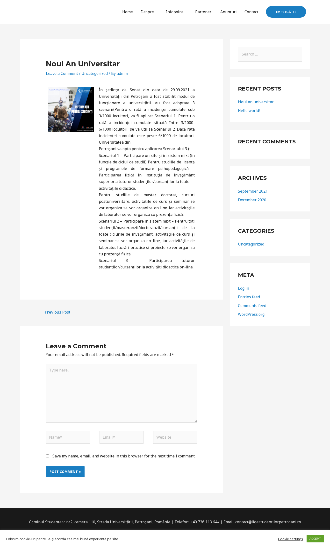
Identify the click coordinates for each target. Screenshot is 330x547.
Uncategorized (94, 73)
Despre (147, 11)
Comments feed (252, 305)
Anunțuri (228, 11)
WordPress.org (251, 314)
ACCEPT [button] (315, 538)
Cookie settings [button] (290, 539)
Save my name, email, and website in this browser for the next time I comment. (123, 456)
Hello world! (249, 110)
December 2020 (252, 200)
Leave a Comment (62, 73)
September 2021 (253, 191)
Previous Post (55, 312)
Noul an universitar (256, 102)
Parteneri (204, 11)
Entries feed (249, 297)
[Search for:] (270, 54)
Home (127, 11)
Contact (251, 11)
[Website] (175, 438)
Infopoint (174, 11)
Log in (243, 288)
